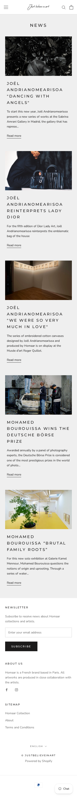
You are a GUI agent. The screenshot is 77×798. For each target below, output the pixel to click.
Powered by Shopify (38, 761)
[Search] (64, 7)
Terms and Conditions (19, 727)
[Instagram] (16, 689)
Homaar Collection (17, 713)
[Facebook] (6, 689)
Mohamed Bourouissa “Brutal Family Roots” (36, 543)
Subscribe (21, 646)
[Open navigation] (6, 7)
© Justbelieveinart (38, 755)
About (9, 720)
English (36, 746)
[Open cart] (71, 7)
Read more (14, 136)
